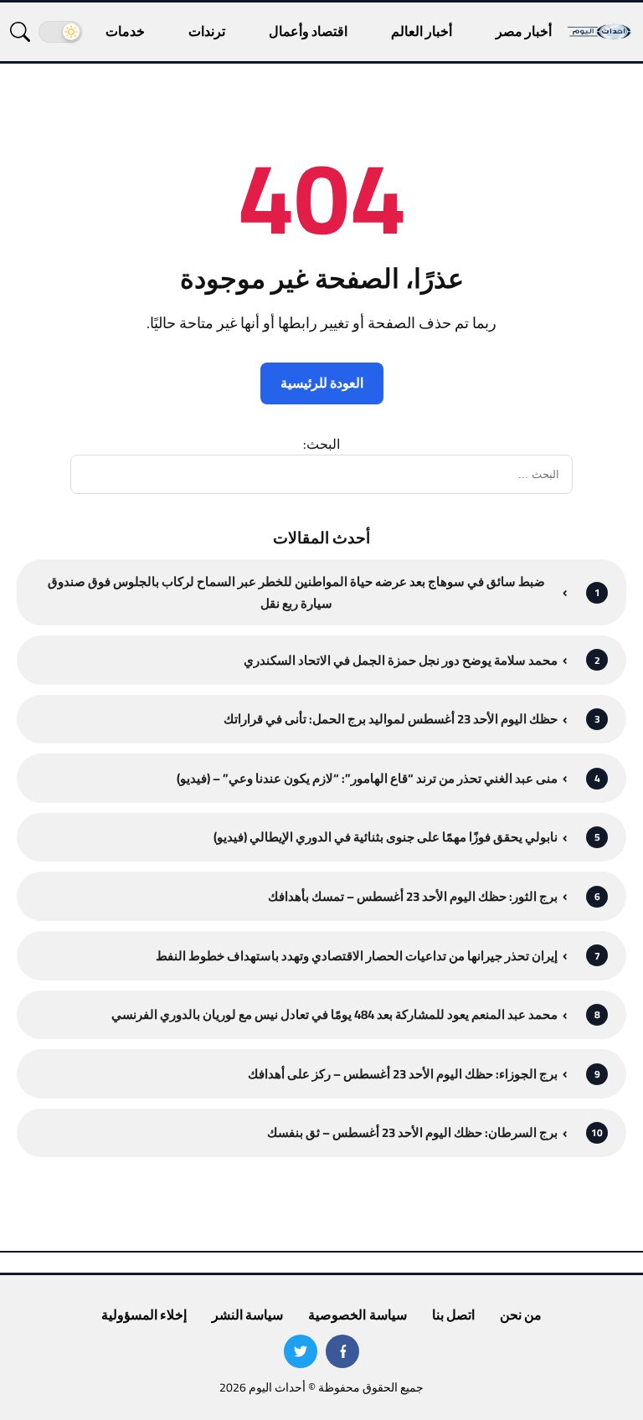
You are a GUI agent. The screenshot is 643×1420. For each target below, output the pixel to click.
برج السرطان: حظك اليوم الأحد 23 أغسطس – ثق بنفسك (412, 1132)
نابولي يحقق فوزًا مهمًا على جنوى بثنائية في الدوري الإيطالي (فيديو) (385, 837)
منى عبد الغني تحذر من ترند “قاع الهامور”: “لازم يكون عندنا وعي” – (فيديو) (367, 778)
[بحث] (20, 32)
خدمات (125, 31)
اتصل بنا (453, 1314)
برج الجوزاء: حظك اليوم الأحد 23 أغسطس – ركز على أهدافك (403, 1074)
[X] (300, 1351)
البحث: (321, 443)
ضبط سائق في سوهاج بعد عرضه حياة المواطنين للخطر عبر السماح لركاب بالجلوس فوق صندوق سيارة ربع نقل (296, 592)
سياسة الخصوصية (357, 1314)
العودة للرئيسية (321, 382)
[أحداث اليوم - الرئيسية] (600, 31)
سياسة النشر (247, 1314)
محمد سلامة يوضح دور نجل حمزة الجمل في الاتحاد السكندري (401, 660)
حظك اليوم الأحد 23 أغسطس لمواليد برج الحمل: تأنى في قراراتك (391, 719)
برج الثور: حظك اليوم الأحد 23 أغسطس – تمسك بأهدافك (413, 896)
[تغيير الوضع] (60, 32)
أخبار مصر (524, 31)
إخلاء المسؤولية (144, 1314)
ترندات (206, 31)
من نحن (521, 1314)
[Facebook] (342, 1351)
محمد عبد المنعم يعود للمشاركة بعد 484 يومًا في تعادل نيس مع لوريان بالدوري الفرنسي (334, 1014)
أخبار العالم (421, 31)
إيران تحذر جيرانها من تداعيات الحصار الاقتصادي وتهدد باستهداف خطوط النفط (357, 956)
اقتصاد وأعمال (308, 31)
